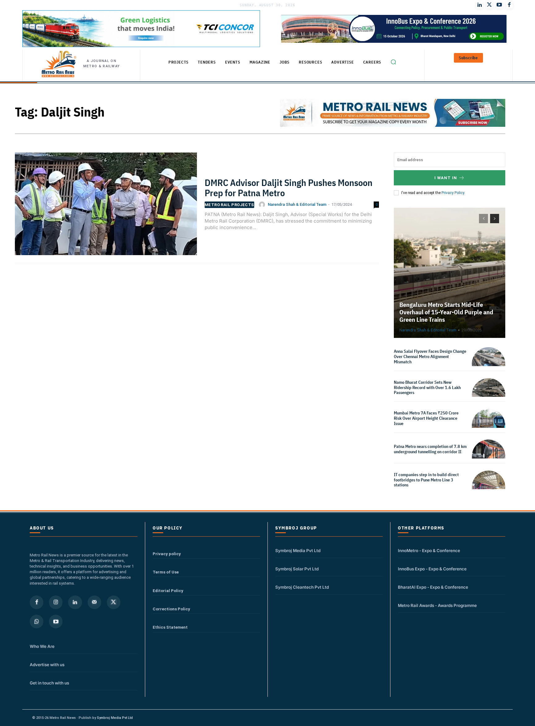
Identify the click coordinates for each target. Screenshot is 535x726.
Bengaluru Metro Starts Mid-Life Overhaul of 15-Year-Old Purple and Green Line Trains (446, 312)
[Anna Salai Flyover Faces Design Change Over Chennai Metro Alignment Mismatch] (488, 364)
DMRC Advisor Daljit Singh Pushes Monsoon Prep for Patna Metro (288, 187)
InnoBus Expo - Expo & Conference (432, 568)
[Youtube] (499, 5)
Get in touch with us (49, 682)
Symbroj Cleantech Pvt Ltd (302, 587)
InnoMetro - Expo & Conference (429, 550)
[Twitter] (489, 5)
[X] (113, 602)
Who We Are (42, 646)
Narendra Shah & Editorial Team (297, 204)
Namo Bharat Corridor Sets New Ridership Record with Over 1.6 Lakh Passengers (427, 387)
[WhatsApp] (36, 621)
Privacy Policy (452, 193)
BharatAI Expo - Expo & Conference (433, 587)
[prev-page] (483, 218)
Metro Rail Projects (229, 204)
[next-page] (494, 218)
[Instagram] (56, 602)
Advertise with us (47, 664)
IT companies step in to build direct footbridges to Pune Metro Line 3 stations (426, 480)
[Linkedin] (75, 602)
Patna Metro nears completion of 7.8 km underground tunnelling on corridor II (430, 449)
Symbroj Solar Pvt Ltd (297, 568)
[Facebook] (509, 5)
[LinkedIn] (479, 5)
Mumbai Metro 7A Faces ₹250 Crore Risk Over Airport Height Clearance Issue (426, 418)
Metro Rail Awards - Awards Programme (437, 605)
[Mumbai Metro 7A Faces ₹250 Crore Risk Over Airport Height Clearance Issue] (488, 425)
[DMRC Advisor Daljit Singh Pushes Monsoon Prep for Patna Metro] (106, 207)
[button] (393, 62)
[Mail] (94, 602)
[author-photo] (263, 204)
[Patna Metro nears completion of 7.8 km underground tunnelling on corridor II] (488, 456)
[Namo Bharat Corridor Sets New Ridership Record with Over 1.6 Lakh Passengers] (488, 395)
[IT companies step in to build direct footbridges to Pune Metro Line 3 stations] (488, 487)
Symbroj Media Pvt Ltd (297, 550)
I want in (445, 177)
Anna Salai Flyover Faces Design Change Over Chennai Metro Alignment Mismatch (430, 356)
